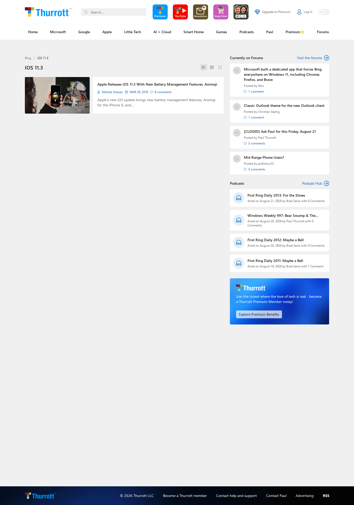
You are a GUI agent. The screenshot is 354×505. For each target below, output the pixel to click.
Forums (323, 31)
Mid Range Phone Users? (264, 157)
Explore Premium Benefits (259, 314)
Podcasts (246, 31)
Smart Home (193, 31)
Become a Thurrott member (185, 495)
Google (84, 31)
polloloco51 (266, 163)
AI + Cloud (162, 31)
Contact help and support (236, 495)
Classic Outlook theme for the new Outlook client (284, 105)
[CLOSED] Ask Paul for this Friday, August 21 (280, 131)
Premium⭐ (295, 31)
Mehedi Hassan (112, 92)
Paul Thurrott (267, 138)
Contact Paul (276, 495)
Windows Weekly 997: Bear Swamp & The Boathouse (281, 215)
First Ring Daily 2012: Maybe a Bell (275, 239)
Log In (308, 12)
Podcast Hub (312, 183)
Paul (269, 31)
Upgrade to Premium (276, 12)
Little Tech (132, 31)
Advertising (305, 495)
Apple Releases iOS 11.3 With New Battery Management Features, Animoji (157, 84)
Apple (107, 31)
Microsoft (58, 31)
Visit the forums (309, 57)
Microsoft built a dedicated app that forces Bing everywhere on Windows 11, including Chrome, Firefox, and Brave (283, 74)
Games (221, 31)
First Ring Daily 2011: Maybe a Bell (275, 260)
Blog (28, 58)
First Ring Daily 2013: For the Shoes (276, 195)
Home (33, 31)
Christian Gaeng (269, 112)
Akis (261, 86)
